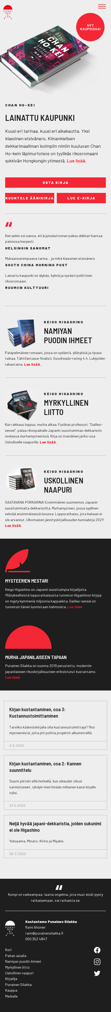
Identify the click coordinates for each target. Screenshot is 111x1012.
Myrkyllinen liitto (17, 967)
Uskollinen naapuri (19, 973)
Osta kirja (56, 182)
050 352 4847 (36, 939)
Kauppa (11, 990)
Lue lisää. (32, 364)
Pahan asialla (15, 955)
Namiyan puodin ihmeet (23, 961)
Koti (8, 949)
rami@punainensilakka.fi (44, 933)
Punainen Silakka (18, 984)
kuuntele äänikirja (29, 198)
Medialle (11, 996)
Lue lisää (76, 160)
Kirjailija (11, 978)
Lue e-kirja (81, 198)
